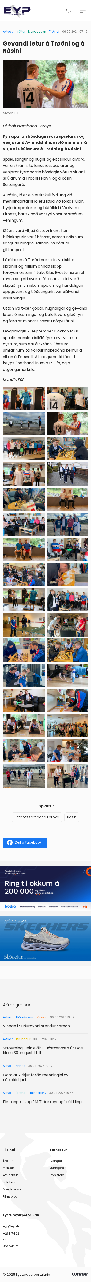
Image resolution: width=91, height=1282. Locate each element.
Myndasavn (37, 31)
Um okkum (11, 1246)
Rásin (71, 817)
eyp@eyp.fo (11, 1226)
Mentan (8, 1168)
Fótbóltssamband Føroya (37, 817)
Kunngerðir (58, 1168)
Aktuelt (8, 31)
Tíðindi (54, 31)
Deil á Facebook (28, 842)
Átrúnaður (10, 1175)
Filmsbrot (10, 1196)
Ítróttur (20, 31)
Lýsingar (56, 1161)
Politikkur (9, 1182)
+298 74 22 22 (11, 1236)
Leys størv (57, 1175)
